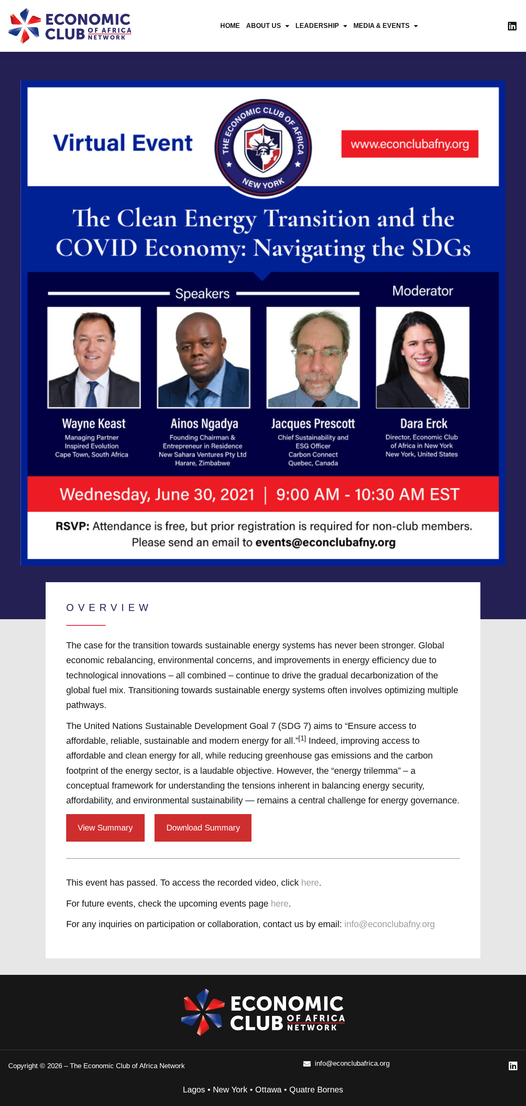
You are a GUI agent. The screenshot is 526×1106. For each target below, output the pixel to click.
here (310, 882)
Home (230, 25)
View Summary (105, 827)
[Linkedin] (512, 26)
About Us (263, 25)
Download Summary (203, 827)
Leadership (317, 25)
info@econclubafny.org (389, 924)
